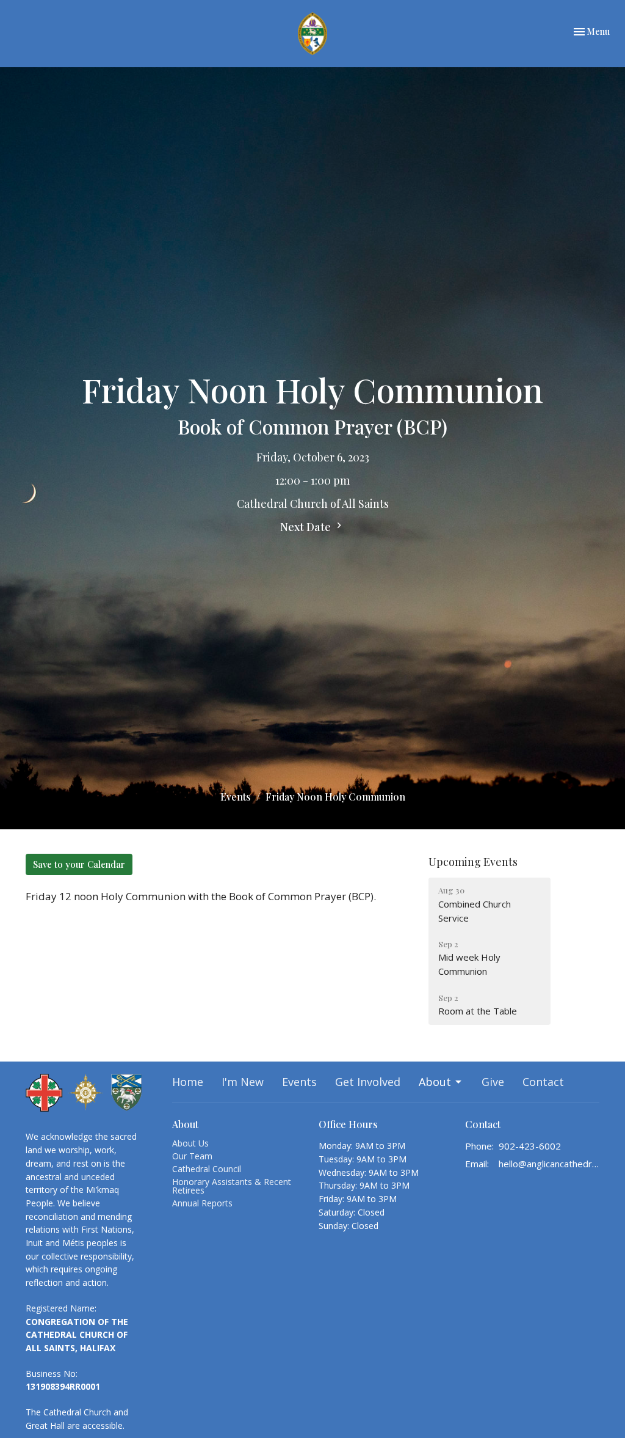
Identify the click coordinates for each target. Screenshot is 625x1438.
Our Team (192, 1156)
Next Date (306, 526)
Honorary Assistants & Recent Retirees (231, 1186)
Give (493, 1081)
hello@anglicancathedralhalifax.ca (549, 1163)
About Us (190, 1143)
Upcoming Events (473, 861)
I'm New (243, 1081)
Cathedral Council (206, 1169)
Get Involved (367, 1081)
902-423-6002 (530, 1146)
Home (187, 1081)
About (435, 1081)
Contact (543, 1081)
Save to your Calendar (79, 864)
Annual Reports (202, 1203)
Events (235, 796)
